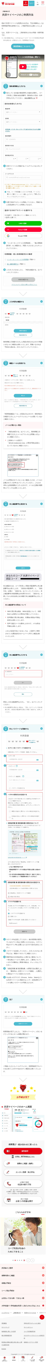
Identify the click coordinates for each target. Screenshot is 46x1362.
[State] (24, 1260)
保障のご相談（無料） (41, 1360)
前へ (28, 1260)
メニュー (43, 4)
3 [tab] (17, 1260)
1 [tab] (13, 1260)
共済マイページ (23, 1360)
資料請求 (25, 4)
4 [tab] (19, 1260)
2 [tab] (15, 1260)
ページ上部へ (42, 1317)
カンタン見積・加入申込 (32, 1360)
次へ (32, 1260)
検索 (38, 4)
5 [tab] (21, 1260)
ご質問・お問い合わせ (4, 1360)
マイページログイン (31, 3)
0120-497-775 (24, 1183)
